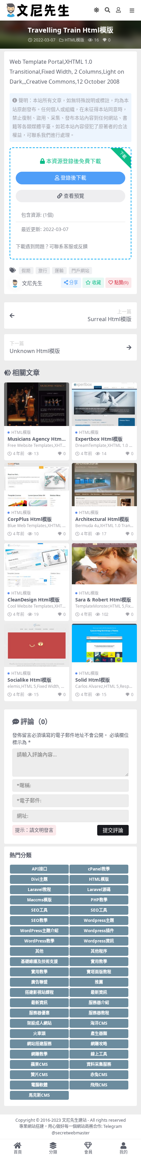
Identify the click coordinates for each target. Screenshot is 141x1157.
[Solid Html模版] (104, 645)
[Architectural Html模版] (104, 485)
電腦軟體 (39, 1085)
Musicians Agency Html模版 (35, 442)
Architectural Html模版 (102, 519)
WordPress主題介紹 (39, 931)
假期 (26, 270)
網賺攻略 (99, 1044)
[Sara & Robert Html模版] (104, 565)
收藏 (96, 282)
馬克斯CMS (39, 1095)
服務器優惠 (39, 1013)
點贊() (121, 282)
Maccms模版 (39, 900)
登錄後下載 (73, 178)
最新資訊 (99, 992)
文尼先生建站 (74, 1120)
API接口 (39, 869)
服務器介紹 (99, 1003)
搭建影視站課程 (39, 992)
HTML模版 (74, 40)
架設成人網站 (39, 1023)
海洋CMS (98, 1023)
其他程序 (99, 951)
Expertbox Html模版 (99, 439)
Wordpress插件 (99, 931)
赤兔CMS (98, 1074)
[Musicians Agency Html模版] (36, 404)
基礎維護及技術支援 (39, 961)
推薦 (99, 982)
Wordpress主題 (99, 920)
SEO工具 (39, 910)
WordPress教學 (39, 941)
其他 (39, 951)
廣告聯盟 (39, 982)
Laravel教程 (39, 889)
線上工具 (99, 1054)
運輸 (59, 270)
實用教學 (99, 961)
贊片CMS (39, 1074)
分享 (73, 282)
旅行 (42, 270)
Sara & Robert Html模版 (103, 599)
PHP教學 (99, 900)
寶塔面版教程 (99, 972)
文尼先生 (32, 283)
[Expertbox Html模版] (104, 404)
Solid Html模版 (92, 680)
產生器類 (99, 1033)
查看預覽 (74, 196)
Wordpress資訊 (99, 941)
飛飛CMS (98, 1085)
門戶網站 (80, 270)
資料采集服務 (99, 1064)
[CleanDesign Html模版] (36, 565)
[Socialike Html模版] (36, 645)
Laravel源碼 (99, 889)
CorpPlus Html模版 (30, 519)
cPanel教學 (99, 869)
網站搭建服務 (39, 1044)
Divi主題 (39, 879)
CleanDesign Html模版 (34, 599)
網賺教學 (39, 1054)
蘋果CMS (39, 1064)
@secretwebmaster (71, 1133)
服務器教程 (99, 1013)
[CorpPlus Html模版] (36, 485)
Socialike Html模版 (29, 680)
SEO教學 (39, 920)
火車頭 (39, 1033)
